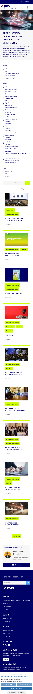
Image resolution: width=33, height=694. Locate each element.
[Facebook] (3, 645)
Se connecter (25, 1)
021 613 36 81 (17, 559)
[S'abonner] (28, 583)
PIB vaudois (9, 335)
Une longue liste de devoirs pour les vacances (15, 409)
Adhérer (5, 659)
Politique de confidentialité (7, 681)
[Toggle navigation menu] (28, 7)
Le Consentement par (16, 692)
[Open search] (18, 2)
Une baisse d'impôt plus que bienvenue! (12, 255)
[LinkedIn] (9, 645)
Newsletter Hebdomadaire (13, 577)
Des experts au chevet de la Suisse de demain (13, 374)
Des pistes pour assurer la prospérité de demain (14, 219)
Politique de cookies (17, 681)
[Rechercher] (27, 183)
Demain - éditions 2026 (13, 293)
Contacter (18, 565)
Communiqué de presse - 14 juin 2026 (12, 524)
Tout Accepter (24, 684)
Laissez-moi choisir (16, 688)
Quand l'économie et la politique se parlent (13, 449)
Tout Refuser (8, 684)
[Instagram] (6, 645)
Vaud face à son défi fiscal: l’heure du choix (14, 488)
